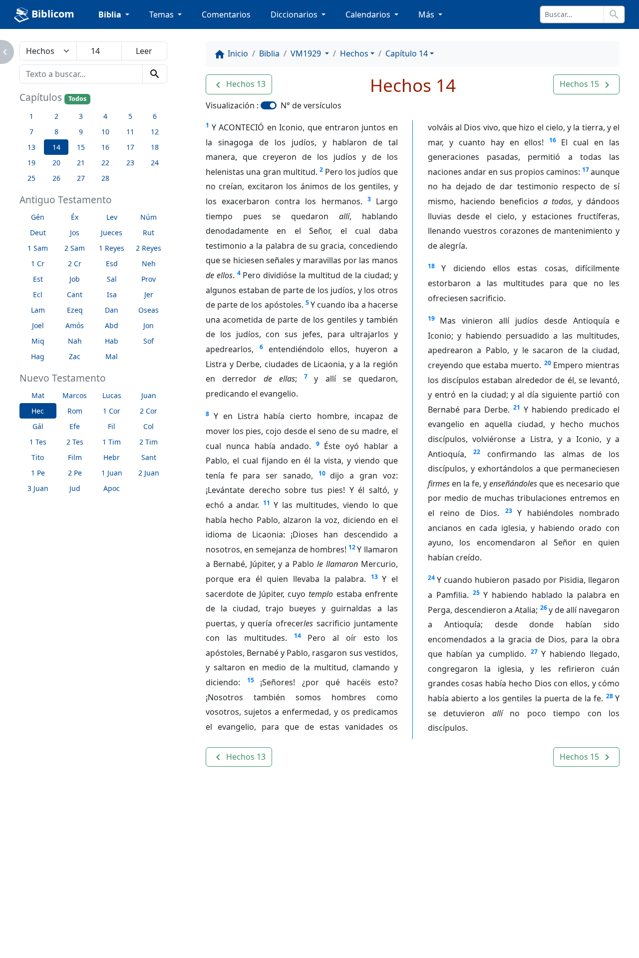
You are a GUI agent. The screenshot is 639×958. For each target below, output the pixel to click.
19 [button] (31, 162)
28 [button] (105, 178)
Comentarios (226, 14)
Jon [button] (148, 325)
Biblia (269, 53)
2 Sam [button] (74, 248)
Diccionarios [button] (295, 14)
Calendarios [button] (368, 14)
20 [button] (56, 162)
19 (431, 318)
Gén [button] (37, 217)
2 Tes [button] (74, 442)
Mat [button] (37, 395)
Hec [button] (37, 411)
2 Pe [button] (75, 473)
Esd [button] (112, 263)
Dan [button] (111, 310)
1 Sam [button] (37, 248)
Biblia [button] (110, 14)
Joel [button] (38, 325)
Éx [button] (74, 217)
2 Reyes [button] (148, 248)
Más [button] (427, 14)
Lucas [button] (111, 395)
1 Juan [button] (111, 473)
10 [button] (105, 131)
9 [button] (81, 131)
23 (508, 510)
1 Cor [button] (111, 411)
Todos (77, 98)
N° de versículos (311, 105)
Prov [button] (148, 279)
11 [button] (130, 131)
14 (297, 635)
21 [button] (81, 162)
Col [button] (148, 426)
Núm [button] (148, 217)
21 (516, 407)
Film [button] (75, 457)
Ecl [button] (37, 294)
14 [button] (56, 147)
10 (322, 473)
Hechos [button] (354, 53)
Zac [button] (74, 356)
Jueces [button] (111, 232)
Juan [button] (148, 395)
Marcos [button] (74, 395)
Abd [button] (111, 325)
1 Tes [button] (37, 442)
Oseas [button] (148, 310)
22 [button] (105, 162)
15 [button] (81, 147)
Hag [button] (37, 356)
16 (552, 140)
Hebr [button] (111, 457)
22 (476, 452)
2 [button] (56, 116)
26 (543, 607)
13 (374, 576)
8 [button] (56, 131)
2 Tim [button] (148, 442)
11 (266, 502)
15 (250, 680)
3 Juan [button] (37, 488)
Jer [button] (148, 294)
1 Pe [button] (38, 473)
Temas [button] (162, 14)
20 (547, 363)
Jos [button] (74, 232)
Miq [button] (37, 341)
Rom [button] (74, 411)
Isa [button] (112, 294)
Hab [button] (111, 341)
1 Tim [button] (111, 442)
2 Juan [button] (148, 473)
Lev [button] (111, 217)
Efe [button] (74, 426)
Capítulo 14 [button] (406, 53)
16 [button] (105, 147)
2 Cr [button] (74, 263)
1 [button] (31, 116)
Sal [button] (112, 279)
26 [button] (56, 178)
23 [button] (130, 162)
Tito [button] (37, 457)
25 (476, 592)
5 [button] (130, 116)
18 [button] (155, 147)
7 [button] (31, 131)
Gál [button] (37, 426)
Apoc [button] (111, 488)
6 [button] (155, 116)
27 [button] (81, 178)
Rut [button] (148, 232)
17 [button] (130, 147)
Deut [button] (38, 232)
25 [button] (31, 178)
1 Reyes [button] (111, 248)
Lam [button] (38, 310)
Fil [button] (111, 426)
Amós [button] (74, 325)
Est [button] (38, 279)
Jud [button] (74, 488)
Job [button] (74, 279)
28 (609, 696)
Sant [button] (148, 457)
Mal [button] (111, 356)
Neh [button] (149, 263)
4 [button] (105, 116)
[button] (239, 84)
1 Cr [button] (37, 263)
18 (431, 266)
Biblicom (51, 13)
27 (534, 651)
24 (431, 577)
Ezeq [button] (75, 310)
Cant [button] (74, 294)
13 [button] (31, 147)
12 (351, 547)
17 (585, 169)
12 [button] (155, 131)
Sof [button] (148, 341)
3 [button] (81, 116)
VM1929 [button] (307, 53)
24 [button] (155, 162)
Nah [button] (75, 341)
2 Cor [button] (148, 411)
